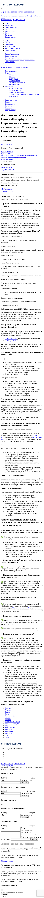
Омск (7, 714)
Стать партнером (7, 766)
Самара (7, 718)
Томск (7, 735)
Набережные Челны (12, 722)
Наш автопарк (10, 46)
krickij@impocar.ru (7, 167)
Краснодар (9, 729)
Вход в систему (10, 37)
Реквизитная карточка (13, 48)
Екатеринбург (10, 708)
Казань (7, 712)
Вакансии (8, 35)
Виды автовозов (11, 56)
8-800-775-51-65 (11, 339)
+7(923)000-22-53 (7, 191)
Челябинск (9, 731)
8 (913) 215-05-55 (7, 152)
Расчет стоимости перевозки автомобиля (16, 16)
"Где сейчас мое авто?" (20, 608)
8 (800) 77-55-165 (19, 20)
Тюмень (8, 710)
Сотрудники (9, 44)
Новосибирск (10, 727)
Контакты (8, 33)
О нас (7, 23)
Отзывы (8, 43)
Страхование (10, 62)
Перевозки (9, 25)
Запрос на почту (7, 159)
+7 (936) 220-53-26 (7, 170)
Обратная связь (10, 50)
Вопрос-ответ (10, 31)
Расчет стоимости (11, 71)
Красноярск (9, 733)
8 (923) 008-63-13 (7, 154)
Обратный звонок (7, 861)
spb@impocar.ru (6, 189)
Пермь (7, 725)
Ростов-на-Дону (11, 716)
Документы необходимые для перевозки (19, 60)
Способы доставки (12, 54)
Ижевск (8, 720)
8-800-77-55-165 (6, 144)
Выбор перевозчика (12, 58)
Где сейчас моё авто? (20, 67)
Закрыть (4, 894)
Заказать (25, 782)
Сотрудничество (11, 27)
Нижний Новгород (12, 724)
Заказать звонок (6, 20)
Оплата (7, 29)
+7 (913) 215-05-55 (11, 341)
